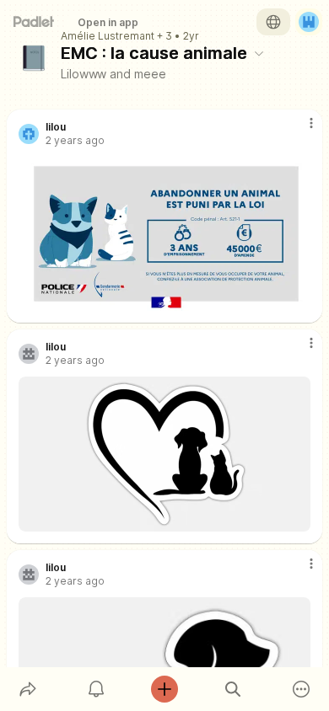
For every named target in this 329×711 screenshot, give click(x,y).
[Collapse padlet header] (259, 53)
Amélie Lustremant (107, 36)
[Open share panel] (27, 689)
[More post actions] (300, 129)
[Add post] (164, 689)
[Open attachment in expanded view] (164, 234)
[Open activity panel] (96, 689)
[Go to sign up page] (308, 21)
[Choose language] (273, 21)
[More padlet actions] (302, 689)
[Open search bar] (233, 689)
